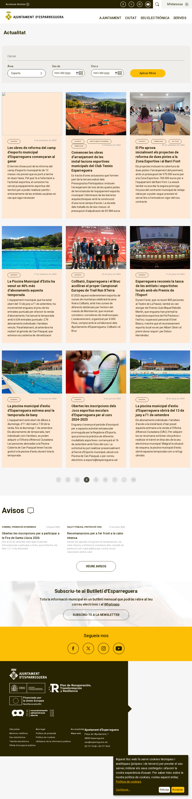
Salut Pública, (75, 527)
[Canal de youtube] (148, 4)
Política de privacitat (46, 733)
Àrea (10, 66)
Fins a (94, 66)
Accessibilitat (77, 729)
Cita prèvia (14, 729)
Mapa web (76, 733)
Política (175, 141)
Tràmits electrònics (19, 741)
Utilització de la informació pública (53, 741)
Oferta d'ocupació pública (22, 745)
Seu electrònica (17, 737)
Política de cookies (45, 737)
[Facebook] (123, 4)
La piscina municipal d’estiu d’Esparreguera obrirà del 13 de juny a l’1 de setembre (160, 410)
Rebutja (164, 789)
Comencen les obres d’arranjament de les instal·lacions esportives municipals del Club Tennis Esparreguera (92, 161)
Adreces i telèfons (18, 733)
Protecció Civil (93, 527)
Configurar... (123, 789)
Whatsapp (111, 604)
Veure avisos (96, 566)
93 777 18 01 (104, 746)
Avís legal (40, 729)
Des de (56, 66)
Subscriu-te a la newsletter (96, 615)
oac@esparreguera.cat (96, 742)
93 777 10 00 (90, 746)
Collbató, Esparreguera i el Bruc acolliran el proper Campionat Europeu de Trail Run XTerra (95, 285)
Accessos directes (16, 4)
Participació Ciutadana (99, 141)
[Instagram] (139, 4)
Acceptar (177, 789)
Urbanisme (78, 146)
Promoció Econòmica (24, 527)
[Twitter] (131, 4)
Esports (13, 141)
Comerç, (7, 527)
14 (133, 479)
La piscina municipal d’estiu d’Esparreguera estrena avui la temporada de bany (31, 410)
